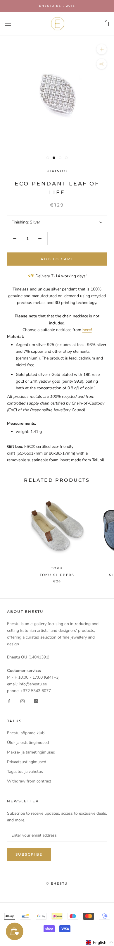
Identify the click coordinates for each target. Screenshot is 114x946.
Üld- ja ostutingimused (28, 742)
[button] (99, 942)
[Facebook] (9, 700)
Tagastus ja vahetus (25, 771)
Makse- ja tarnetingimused (31, 752)
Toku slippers (57, 575)
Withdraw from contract (29, 781)
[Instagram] (22, 700)
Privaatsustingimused (26, 762)
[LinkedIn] (36, 700)
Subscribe (29, 854)
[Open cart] (106, 24)
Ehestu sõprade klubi (26, 733)
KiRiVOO (57, 171)
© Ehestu (57, 883)
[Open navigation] (8, 23)
